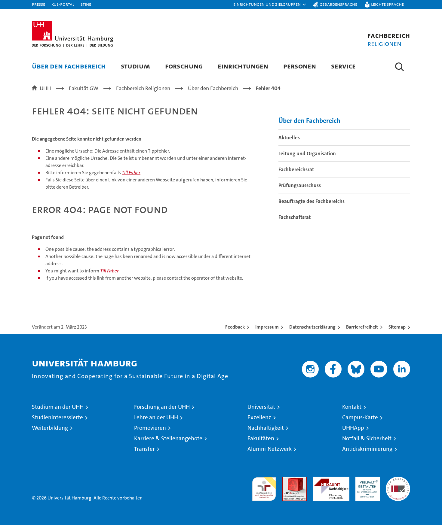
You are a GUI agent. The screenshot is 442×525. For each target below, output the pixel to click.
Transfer (144, 449)
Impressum (267, 327)
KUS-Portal (62, 4)
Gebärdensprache (338, 4)
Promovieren (150, 428)
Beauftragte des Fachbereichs (311, 201)
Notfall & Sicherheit (366, 438)
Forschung (184, 66)
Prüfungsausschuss (299, 185)
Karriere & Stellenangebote (168, 438)
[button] (270, 4)
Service (343, 66)
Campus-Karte (360, 417)
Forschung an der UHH (162, 407)
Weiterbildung (50, 428)
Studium (135, 66)
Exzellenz (259, 417)
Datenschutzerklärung (312, 327)
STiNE (86, 4)
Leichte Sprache (387, 4)
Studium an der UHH (58, 407)
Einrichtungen (243, 66)
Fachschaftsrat (294, 217)
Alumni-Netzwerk (269, 449)
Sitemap (397, 327)
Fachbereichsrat (296, 169)
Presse (38, 4)
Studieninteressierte (57, 417)
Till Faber (131, 172)
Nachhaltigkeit (265, 428)
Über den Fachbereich (69, 66)
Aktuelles (289, 137)
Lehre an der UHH (156, 417)
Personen (299, 66)
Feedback (235, 327)
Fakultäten (260, 438)
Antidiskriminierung (367, 449)
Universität (261, 407)
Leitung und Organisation (307, 153)
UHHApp (353, 428)
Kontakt (351, 407)
